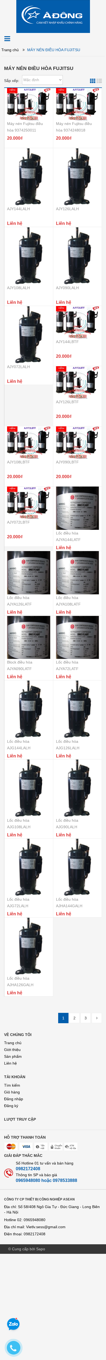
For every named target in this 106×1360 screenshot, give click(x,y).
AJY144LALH (18, 209)
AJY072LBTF (18, 522)
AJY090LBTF (67, 462)
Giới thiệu (12, 1049)
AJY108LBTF (18, 462)
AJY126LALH (67, 209)
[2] (97, 1018)
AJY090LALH (67, 288)
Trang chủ (12, 1043)
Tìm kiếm (12, 1085)
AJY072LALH (18, 367)
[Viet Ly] (53, 16)
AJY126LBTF (67, 402)
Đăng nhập (13, 1099)
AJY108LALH (18, 288)
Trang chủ (10, 50)
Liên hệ (10, 1063)
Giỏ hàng (12, 1092)
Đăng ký (11, 1106)
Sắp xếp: (11, 80)
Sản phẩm (13, 1056)
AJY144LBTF (67, 342)
